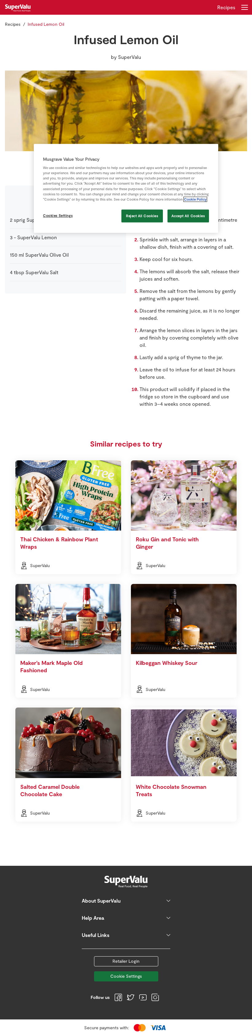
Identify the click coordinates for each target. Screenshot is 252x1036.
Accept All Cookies (188, 216)
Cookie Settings (126, 976)
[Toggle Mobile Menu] (244, 7)
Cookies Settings (58, 215)
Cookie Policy (195, 199)
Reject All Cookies (142, 216)
